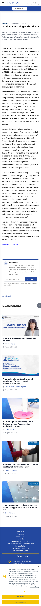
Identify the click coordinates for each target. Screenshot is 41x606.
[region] (20, 585)
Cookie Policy (34, 587)
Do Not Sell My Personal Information (20, 544)
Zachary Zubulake (11, 470)
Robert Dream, (10, 387)
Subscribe (30, 279)
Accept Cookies (20, 602)
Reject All (20, 596)
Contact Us (20, 536)
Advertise (20, 534)
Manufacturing (7, 296)
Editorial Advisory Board (20, 541)
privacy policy (7, 285)
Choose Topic (18, 9)
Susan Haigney (10, 344)
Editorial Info (20, 539)
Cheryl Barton (9, 429)
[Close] (38, 566)
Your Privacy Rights (20, 551)
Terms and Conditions (20, 548)
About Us (20, 532)
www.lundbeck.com (10, 244)
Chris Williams (10, 513)
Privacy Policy (20, 546)
